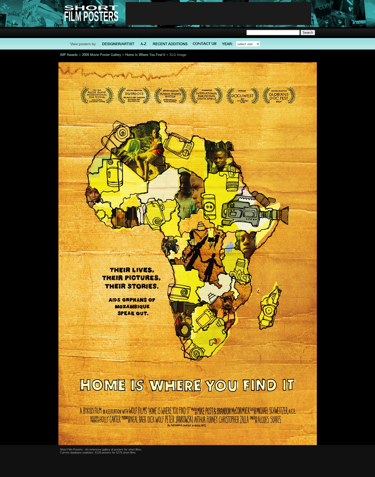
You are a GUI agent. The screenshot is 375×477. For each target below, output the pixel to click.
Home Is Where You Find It (145, 55)
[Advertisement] (218, 13)
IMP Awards (69, 55)
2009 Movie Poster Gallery (101, 55)
